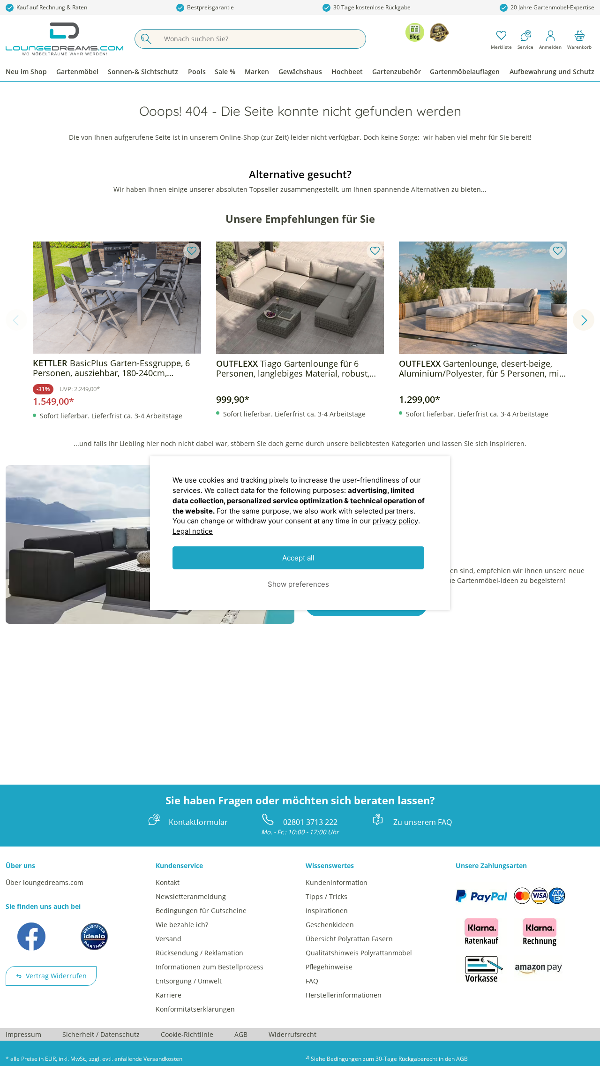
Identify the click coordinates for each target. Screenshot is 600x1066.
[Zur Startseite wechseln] (64, 39)
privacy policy (395, 520)
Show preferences (298, 583)
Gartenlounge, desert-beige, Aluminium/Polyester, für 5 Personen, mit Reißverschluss (480, 368)
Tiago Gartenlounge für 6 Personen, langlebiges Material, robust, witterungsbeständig (292, 368)
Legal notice (192, 531)
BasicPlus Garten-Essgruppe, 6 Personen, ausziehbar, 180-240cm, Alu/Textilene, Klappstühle (111, 368)
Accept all (298, 557)
